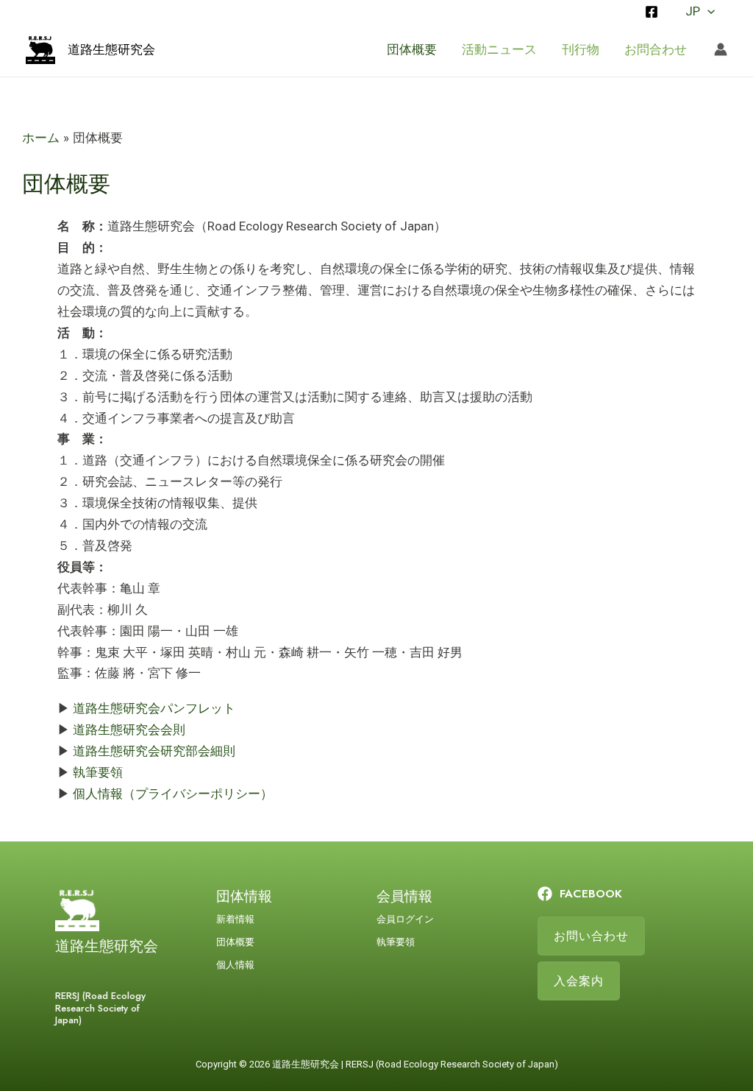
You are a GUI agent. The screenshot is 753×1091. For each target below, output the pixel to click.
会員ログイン (405, 919)
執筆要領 (98, 772)
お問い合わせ (591, 936)
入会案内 (579, 981)
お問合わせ (655, 49)
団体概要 (412, 49)
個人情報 (235, 964)
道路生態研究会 (111, 49)
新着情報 (235, 919)
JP (692, 11)
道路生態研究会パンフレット (154, 708)
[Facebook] (651, 11)
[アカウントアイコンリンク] (720, 49)
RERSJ (360, 1064)
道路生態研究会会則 (129, 729)
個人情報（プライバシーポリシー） (173, 793)
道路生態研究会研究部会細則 (154, 751)
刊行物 (580, 49)
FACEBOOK (591, 893)
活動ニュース (499, 49)
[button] (707, 11)
